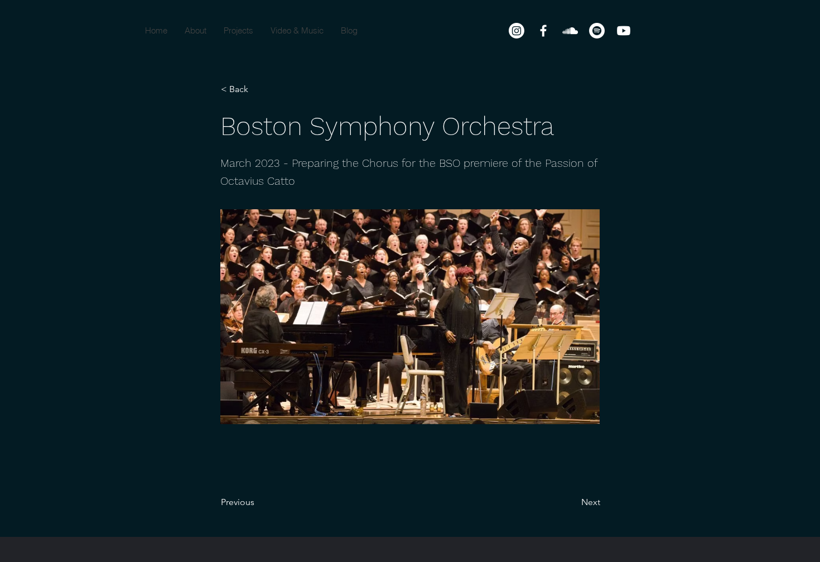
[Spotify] (597, 31)
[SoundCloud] (570, 31)
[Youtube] (623, 31)
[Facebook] (543, 31)
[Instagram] (516, 31)
